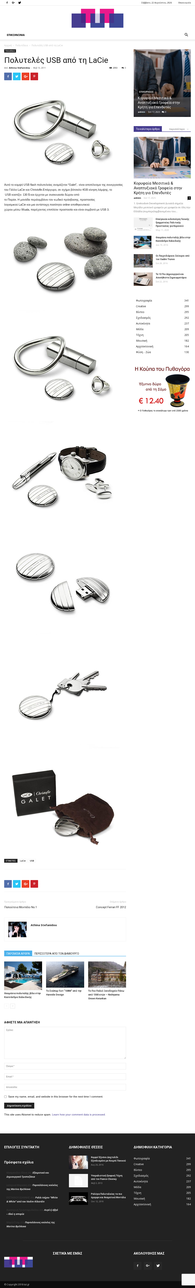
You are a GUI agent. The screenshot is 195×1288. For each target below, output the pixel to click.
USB (32, 860)
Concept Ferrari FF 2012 (111, 907)
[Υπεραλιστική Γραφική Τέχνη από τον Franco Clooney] (78, 1180)
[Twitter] (19, 2)
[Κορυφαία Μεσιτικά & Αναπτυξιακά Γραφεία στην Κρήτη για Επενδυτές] (162, 83)
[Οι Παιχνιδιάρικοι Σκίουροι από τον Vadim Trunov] (143, 260)
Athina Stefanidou (19, 67)
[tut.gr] (97, 18)
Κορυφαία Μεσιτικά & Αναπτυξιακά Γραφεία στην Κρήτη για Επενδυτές (159, 102)
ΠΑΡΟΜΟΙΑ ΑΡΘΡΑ (18, 953)
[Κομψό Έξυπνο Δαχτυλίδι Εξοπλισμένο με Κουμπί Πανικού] (78, 1162)
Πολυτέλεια (21, 45)
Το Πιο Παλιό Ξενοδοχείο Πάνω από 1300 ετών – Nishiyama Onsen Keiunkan (106, 994)
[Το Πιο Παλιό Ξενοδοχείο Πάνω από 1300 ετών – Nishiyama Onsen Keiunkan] (107, 974)
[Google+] (13, 2)
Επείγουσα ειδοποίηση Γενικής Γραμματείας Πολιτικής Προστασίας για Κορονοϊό (172, 222)
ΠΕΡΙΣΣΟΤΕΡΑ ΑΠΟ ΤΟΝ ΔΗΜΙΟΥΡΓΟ (56, 953)
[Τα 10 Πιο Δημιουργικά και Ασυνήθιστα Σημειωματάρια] (143, 279)
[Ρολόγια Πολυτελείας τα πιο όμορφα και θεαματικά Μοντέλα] (78, 1198)
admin (141, 111)
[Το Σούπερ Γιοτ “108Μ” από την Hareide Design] (65, 974)
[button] (186, 35)
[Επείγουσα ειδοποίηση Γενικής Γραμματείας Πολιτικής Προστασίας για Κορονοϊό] (143, 224)
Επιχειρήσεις (146, 92)
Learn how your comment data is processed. (79, 1114)
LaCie (23, 860)
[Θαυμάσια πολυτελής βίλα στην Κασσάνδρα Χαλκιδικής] (23, 975)
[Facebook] (7, 2)
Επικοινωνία (184, 2)
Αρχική (8, 45)
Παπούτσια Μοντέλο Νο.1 (20, 907)
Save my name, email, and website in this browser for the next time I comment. (55, 1096)
